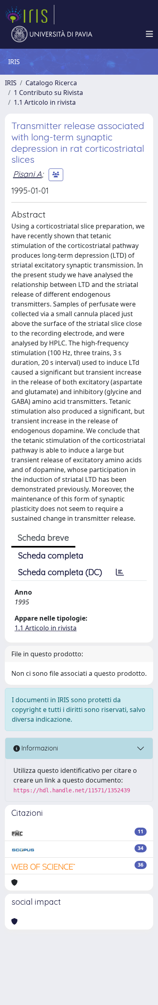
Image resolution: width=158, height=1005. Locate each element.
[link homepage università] (52, 34)
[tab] (120, 572)
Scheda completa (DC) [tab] (60, 572)
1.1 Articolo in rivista (45, 102)
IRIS (11, 82)
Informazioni (39, 748)
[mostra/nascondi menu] (149, 34)
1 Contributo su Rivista (48, 92)
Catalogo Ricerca (51, 82)
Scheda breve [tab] (43, 538)
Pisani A (27, 174)
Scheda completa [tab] (50, 555)
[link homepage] (29, 14)
